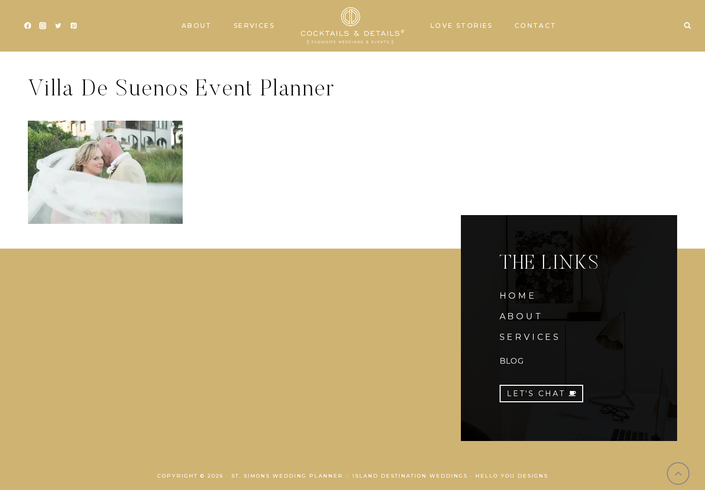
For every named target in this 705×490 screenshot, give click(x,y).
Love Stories (461, 25)
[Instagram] (43, 26)
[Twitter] (58, 26)
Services (254, 25)
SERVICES (530, 337)
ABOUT (521, 316)
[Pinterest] (74, 26)
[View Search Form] (687, 26)
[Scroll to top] (678, 473)
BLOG (511, 361)
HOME (518, 296)
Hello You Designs (511, 475)
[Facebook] (28, 26)
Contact (536, 25)
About (197, 25)
